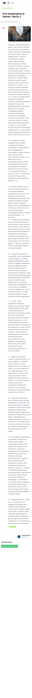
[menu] (12, 3)
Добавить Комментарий (9, 546)
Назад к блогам (8, 8)
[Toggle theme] (8, 3)
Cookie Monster (26, 535)
